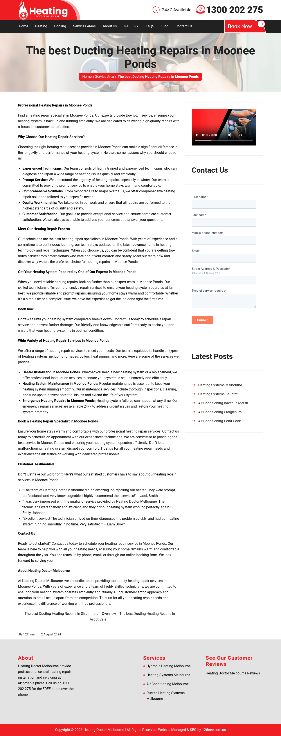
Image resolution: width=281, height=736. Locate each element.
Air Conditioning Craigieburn (220, 412)
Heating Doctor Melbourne (103, 730)
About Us (110, 26)
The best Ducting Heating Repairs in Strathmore (61, 614)
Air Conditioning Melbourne (167, 684)
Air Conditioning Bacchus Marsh (223, 403)
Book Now (240, 26)
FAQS (150, 26)
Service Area (104, 76)
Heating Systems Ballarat (218, 394)
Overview (109, 614)
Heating (41, 26)
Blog (164, 26)
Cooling (60, 26)
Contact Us (183, 26)
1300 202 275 (234, 9)
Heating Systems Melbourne (220, 385)
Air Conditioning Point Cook (219, 421)
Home (23, 26)
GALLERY (131, 26)
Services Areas (84, 26)
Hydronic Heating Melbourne (168, 666)
